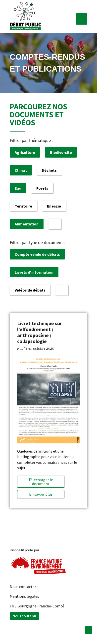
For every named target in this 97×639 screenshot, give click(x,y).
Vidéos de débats (30, 290)
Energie (54, 206)
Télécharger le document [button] (40, 481)
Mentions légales (24, 596)
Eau (18, 188)
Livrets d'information (34, 272)
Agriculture (25, 152)
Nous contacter (23, 586)
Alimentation (27, 223)
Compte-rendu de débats (37, 254)
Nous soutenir (24, 615)
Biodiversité (61, 152)
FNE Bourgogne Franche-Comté (37, 605)
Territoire (23, 206)
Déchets (49, 170)
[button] (81, 19)
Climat (21, 170)
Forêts (42, 188)
